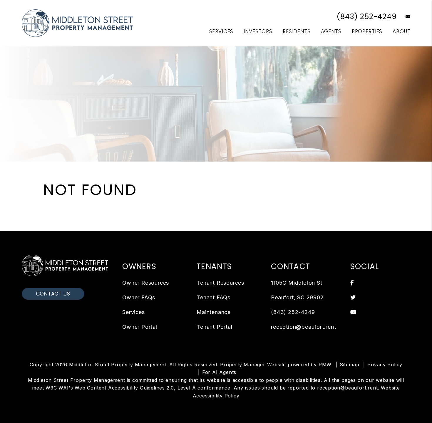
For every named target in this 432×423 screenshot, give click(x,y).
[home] (77, 22)
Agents (331, 31)
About (401, 31)
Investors (258, 31)
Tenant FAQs (213, 297)
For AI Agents (219, 372)
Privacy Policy (384, 364)
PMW (325, 364)
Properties (367, 31)
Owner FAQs (138, 297)
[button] (404, 17)
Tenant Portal (214, 327)
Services (221, 31)
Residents (297, 31)
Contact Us (53, 293)
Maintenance (214, 312)
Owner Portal (139, 327)
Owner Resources (145, 283)
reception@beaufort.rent (303, 327)
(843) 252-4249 (366, 16)
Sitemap (349, 364)
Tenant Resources (220, 283)
